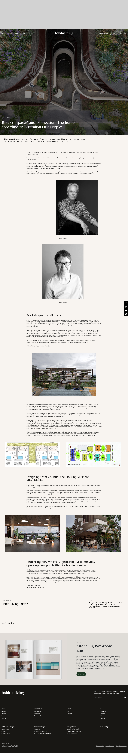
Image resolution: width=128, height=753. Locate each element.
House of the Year (103, 33)
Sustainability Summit (40, 731)
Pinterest (102, 718)
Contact (69, 713)
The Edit (22, 33)
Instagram (103, 711)
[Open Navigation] (125, 33)
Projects (3, 33)
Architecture (112, 603)
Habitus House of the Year (74, 731)
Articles (10, 33)
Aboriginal (92, 603)
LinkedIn (102, 716)
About (68, 711)
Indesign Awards (71, 727)
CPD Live (37, 729)
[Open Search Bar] (120, 33)
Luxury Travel (5, 729)
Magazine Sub (38, 716)
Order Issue (81, 674)
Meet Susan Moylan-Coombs (41, 346)
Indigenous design (108, 606)
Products (15, 33)
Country (91, 604)
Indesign (3, 731)
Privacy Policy (100, 746)
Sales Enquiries (110, 746)
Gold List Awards (72, 733)
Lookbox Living (5, 733)
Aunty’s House (31, 320)
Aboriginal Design (101, 603)
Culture (3, 118)
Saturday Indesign (39, 727)
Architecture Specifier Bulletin (42, 733)
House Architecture (95, 606)
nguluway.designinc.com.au (35, 587)
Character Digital (104, 727)
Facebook (102, 713)
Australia (119, 603)
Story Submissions (121, 746)
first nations (99, 604)
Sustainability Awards (73, 729)
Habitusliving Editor (12, 118)
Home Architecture (109, 604)
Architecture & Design (7, 727)
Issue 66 (113, 33)
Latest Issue (37, 711)
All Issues (37, 713)
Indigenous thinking (87, 158)
